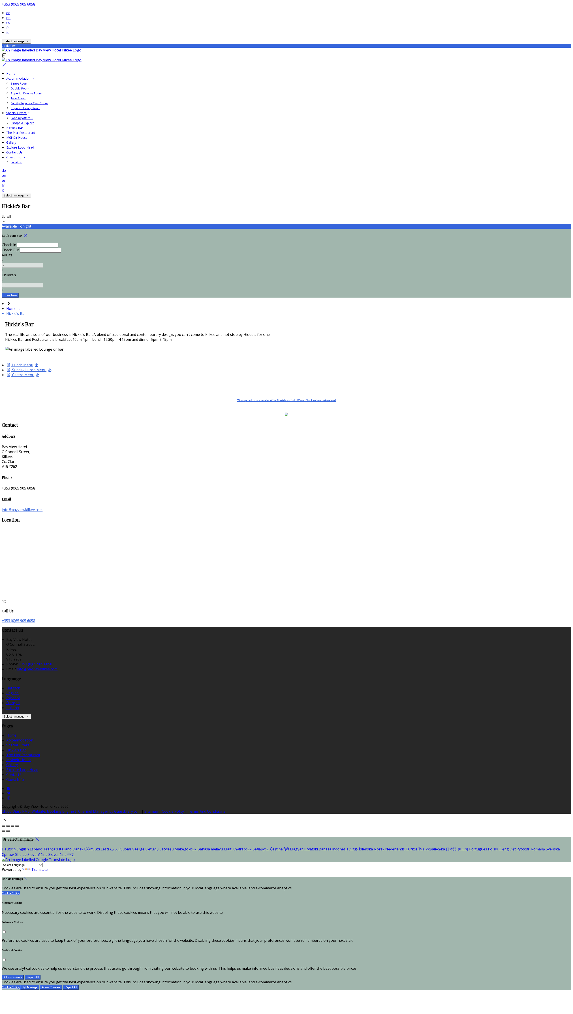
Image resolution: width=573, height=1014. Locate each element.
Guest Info (14, 157)
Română (538, 849)
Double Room (20, 88)
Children (9, 275)
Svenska (553, 849)
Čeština (276, 849)
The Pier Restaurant (20, 132)
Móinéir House (17, 137)
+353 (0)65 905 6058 (18, 4)
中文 (71, 854)
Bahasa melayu (210, 849)
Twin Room (18, 98)
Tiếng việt (507, 849)
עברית (353, 849)
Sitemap (151, 811)
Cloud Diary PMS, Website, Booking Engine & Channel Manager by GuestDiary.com (71, 811)
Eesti (105, 849)
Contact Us (14, 152)
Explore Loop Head (20, 147)
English (12, 692)
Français (13, 702)
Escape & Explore (22, 123)
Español (13, 697)
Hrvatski (311, 849)
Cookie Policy (173, 811)
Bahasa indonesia (334, 849)
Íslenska (366, 849)
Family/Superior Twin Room (29, 103)
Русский (523, 849)
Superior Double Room (26, 93)
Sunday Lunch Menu (28, 369)
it (7, 32)
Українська (435, 849)
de (8, 12)
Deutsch (13, 688)
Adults (7, 255)
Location (16, 162)
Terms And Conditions (206, 811)
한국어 (463, 849)
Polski (493, 849)
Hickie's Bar (14, 128)
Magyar (296, 849)
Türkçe (411, 849)
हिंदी (286, 849)
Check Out (10, 249)
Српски (8, 854)
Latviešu (167, 849)
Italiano (12, 707)
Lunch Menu (22, 364)
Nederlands (395, 849)
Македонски (186, 849)
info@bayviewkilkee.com (22, 509)
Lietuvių (152, 849)
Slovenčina (57, 854)
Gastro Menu (22, 374)
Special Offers (16, 113)
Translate (39, 869)
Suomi (125, 849)
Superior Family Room (25, 108)
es (8, 22)
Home (10, 73)
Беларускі (260, 849)
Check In (9, 244)
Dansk (78, 849)
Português (478, 849)
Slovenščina (37, 854)
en (8, 17)
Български (242, 849)
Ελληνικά (92, 849)
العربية (115, 849)
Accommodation (18, 78)
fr (7, 27)
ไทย (421, 849)
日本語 (451, 849)
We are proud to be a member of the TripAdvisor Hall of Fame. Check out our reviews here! (286, 400)
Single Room (19, 83)
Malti (228, 849)
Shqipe (21, 854)
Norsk (379, 849)
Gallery (11, 142)
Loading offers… (22, 118)
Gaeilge (138, 849)
